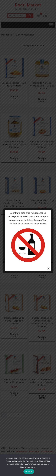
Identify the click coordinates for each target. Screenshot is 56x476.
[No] (52, 465)
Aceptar (29, 471)
